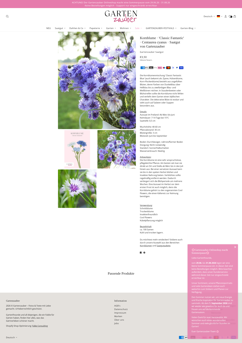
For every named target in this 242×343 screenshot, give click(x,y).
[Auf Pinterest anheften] (144, 252)
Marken (118, 316)
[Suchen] (7, 16)
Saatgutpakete (163, 245)
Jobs (116, 323)
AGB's (117, 305)
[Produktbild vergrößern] (97, 80)
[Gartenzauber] (121, 16)
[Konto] (225, 16)
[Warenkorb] (234, 16)
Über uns (119, 319)
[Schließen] (235, 247)
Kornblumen (146, 245)
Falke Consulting (40, 325)
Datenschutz (121, 309)
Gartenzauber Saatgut (152, 52)
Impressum (120, 312)
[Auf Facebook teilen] (140, 252)
